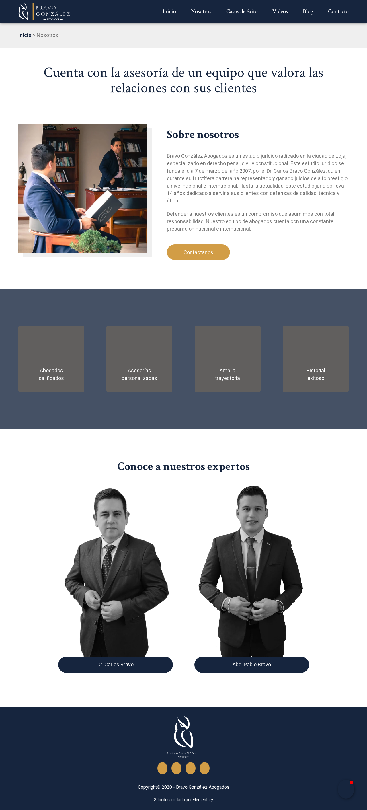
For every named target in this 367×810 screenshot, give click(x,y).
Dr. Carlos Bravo (115, 665)
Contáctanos (198, 252)
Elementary (203, 800)
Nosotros (201, 11)
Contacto (338, 11)
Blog (308, 11)
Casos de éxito (242, 11)
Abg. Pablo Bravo (252, 665)
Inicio (169, 11)
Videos (280, 11)
